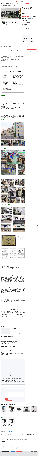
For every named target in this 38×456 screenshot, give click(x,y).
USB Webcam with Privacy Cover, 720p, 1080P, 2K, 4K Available (11, 425)
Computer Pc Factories (8, 446)
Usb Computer (3, 446)
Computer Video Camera (14, 5)
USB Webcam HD (21, 442)
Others (29, 435)
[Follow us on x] (32, 451)
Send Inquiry (25, 16)
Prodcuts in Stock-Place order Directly (23, 434)
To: (4, 390)
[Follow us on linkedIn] (36, 451)
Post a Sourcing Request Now (9, 400)
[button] (1, 1)
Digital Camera (3, 442)
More (1, 449)
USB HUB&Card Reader (3, 435)
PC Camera (9, 5)
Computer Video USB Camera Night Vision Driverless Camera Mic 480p (4, 414)
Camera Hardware (28, 446)
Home (1, 5)
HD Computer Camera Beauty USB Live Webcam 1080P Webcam (26, 414)
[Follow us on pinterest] (35, 451)
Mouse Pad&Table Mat (12, 435)
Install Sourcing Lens (19, 451)
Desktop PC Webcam (33, 442)
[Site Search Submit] (27, 3)
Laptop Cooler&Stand (30, 434)
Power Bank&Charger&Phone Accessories (5, 434)
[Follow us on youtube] (34, 451)
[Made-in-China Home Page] (19, 1)
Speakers (11, 434)
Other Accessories (21, 435)
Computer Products (5, 5)
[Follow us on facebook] (31, 451)
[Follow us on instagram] (33, 451)
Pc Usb (24, 446)
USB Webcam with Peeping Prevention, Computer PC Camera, (11, 414)
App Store (2, 451)
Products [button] (7, 3)
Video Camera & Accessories (9, 442)
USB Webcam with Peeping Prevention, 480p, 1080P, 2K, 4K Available (4, 425)
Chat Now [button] (34, 16)
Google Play (7, 451)
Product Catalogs (11, 431)
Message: (4, 392)
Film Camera (15, 442)
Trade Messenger (12, 451)
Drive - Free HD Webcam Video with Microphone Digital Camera (33, 414)
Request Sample (35, 18)
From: (4, 388)
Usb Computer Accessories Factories (17, 446)
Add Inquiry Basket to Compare (11, 24)
